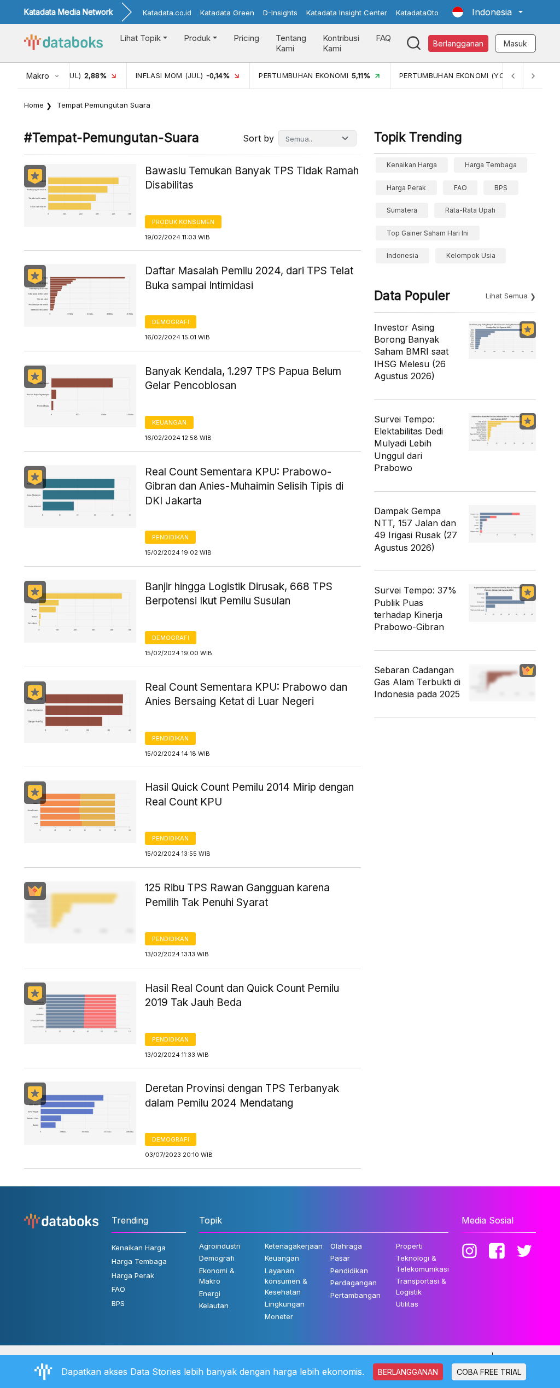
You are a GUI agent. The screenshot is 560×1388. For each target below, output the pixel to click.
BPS (501, 188)
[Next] (532, 76)
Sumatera (402, 210)
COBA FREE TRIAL (489, 1372)
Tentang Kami (291, 43)
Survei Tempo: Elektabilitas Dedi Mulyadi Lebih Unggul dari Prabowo (408, 444)
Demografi (170, 322)
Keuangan (169, 422)
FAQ (383, 38)
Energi (209, 1293)
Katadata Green (227, 12)
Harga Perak (406, 188)
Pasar (340, 1258)
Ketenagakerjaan (294, 1246)
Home (34, 105)
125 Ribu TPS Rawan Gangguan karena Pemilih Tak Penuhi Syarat (237, 895)
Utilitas (407, 1303)
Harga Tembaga (491, 165)
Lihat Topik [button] (140, 38)
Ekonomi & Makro (217, 1276)
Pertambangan (355, 1295)
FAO (460, 188)
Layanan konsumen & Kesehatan (286, 1281)
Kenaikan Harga (412, 165)
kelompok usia (470, 255)
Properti (409, 1246)
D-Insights (280, 12)
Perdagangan (353, 1282)
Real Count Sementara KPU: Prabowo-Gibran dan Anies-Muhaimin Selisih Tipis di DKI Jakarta (244, 486)
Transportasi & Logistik (421, 1286)
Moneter (279, 1316)
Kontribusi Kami (341, 43)
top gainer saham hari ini (428, 233)
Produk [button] (197, 38)
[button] (487, 12)
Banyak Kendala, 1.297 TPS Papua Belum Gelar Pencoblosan (243, 378)
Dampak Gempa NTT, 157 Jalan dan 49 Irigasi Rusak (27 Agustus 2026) (415, 529)
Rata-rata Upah (470, 210)
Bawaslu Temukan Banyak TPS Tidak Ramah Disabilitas (252, 178)
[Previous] (513, 76)
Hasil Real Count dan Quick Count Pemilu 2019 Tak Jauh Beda (242, 995)
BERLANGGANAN (408, 1372)
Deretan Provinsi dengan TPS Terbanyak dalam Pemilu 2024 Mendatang (242, 1095)
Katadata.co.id (167, 12)
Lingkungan (285, 1303)
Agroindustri (220, 1246)
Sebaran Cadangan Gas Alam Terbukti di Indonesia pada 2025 (417, 682)
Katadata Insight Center (346, 12)
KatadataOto (417, 12)
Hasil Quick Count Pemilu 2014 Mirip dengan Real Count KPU (249, 794)
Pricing (246, 38)
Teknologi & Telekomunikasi (422, 1263)
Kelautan (214, 1305)
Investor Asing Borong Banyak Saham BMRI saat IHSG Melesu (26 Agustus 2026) (411, 352)
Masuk (515, 43)
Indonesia (402, 255)
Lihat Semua (507, 295)
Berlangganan (458, 43)
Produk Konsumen (183, 222)
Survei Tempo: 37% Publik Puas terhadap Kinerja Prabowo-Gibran (415, 608)
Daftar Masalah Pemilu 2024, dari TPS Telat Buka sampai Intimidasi (249, 278)
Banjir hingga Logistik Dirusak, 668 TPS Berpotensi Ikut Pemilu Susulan (238, 594)
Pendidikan (170, 537)
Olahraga (346, 1246)
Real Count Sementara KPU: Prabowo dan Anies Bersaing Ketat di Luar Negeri (246, 694)
